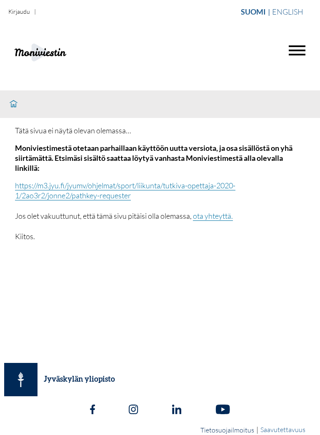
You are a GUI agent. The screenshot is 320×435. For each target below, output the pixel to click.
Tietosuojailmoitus (227, 430)
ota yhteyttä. (213, 215)
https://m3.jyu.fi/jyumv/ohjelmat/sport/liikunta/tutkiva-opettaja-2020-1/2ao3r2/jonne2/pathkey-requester (125, 190)
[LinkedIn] (176, 410)
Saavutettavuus (282, 429)
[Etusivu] (13, 104)
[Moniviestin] (61, 51)
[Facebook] (92, 410)
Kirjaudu (19, 11)
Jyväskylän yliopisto (79, 379)
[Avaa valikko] (297, 50)
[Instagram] (133, 410)
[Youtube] (222, 410)
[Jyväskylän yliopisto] (21, 379)
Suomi (253, 11)
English (287, 11)
